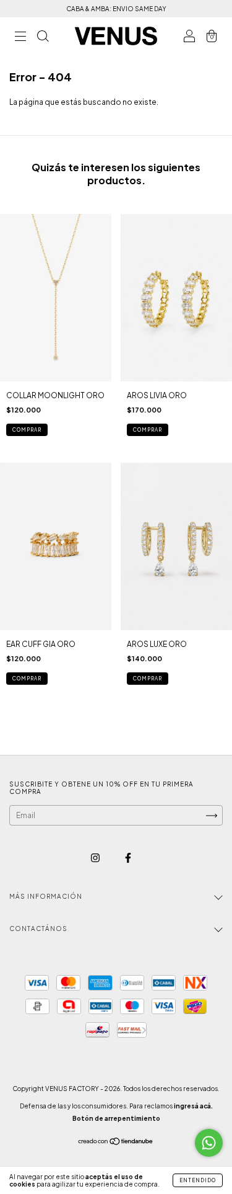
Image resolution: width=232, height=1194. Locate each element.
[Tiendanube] (116, 1142)
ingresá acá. (193, 1106)
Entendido (197, 1180)
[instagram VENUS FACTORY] (96, 857)
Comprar (26, 678)
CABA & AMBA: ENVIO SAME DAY (116, 8)
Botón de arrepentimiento (116, 1118)
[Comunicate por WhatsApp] (209, 1143)
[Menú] (20, 37)
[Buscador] (43, 37)
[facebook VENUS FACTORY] (128, 857)
